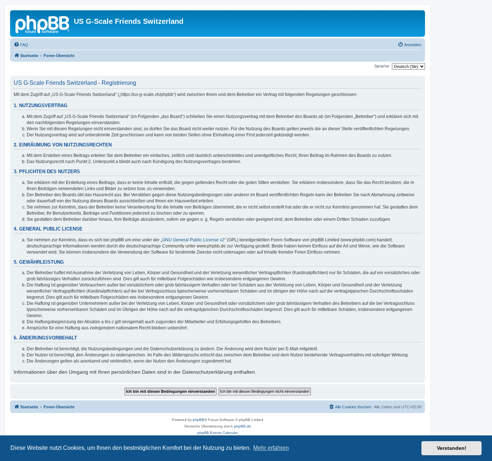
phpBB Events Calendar (217, 433)
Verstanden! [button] (451, 448)
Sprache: (382, 66)
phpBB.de (242, 426)
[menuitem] (21, 44)
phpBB (198, 420)
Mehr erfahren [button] (271, 448)
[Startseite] (43, 23)
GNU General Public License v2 (193, 239)
